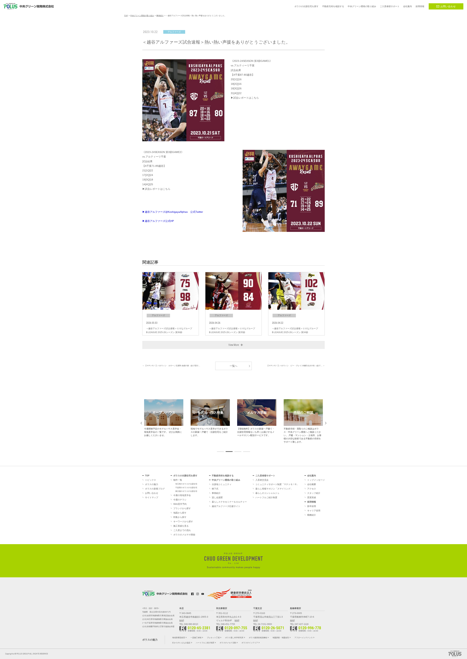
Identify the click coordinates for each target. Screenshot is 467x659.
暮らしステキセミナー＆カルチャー (229, 502)
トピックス (150, 480)
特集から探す (179, 517)
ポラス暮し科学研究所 (234, 638)
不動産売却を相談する (223, 475)
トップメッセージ (316, 480)
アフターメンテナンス (303, 638)
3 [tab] (237, 451)
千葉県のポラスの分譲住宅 (186, 488)
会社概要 (311, 484)
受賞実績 (311, 497)
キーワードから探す (183, 521)
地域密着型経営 (178, 638)
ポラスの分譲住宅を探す (185, 475)
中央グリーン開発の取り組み (226, 480)
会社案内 (311, 475)
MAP (181, 620)
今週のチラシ (179, 499)
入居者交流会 (262, 480)
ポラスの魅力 (151, 484)
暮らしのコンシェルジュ (267, 493)
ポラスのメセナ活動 (228, 643)
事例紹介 (216, 493)
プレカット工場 (213, 638)
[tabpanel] (163, 418)
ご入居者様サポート (265, 475)
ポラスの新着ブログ (155, 488)
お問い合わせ (448, 6)
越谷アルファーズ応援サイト (226, 506)
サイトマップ (151, 497)
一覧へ (233, 365)
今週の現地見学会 (182, 495)
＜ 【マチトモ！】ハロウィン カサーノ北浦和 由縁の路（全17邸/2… (171, 366)
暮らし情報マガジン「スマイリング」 (274, 488)
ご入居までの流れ (182, 530)
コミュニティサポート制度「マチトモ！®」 (277, 484)
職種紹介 (311, 515)
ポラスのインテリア (250, 643)
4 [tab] (246, 451)
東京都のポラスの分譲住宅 (186, 491)
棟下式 (215, 488)
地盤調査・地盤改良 (281, 638)
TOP (147, 475)
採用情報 (311, 502)
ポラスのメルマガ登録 (184, 534)
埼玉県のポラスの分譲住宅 (186, 484)
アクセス (311, 488)
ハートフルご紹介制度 (266, 497)
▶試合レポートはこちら (245, 97)
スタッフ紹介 (313, 493)
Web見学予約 (180, 504)
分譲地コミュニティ (221, 484)
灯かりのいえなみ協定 (181, 643)
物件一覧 (177, 480)
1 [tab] (220, 451)
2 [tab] (229, 451)
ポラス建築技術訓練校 (258, 638)
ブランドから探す (182, 508)
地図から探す (179, 513)
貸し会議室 (217, 497)
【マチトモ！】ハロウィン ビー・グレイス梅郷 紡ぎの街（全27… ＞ (296, 366)
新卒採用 (311, 506)
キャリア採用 (313, 510)
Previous (141, 423)
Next (326, 423)
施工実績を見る (181, 526)
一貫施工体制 (195, 638)
